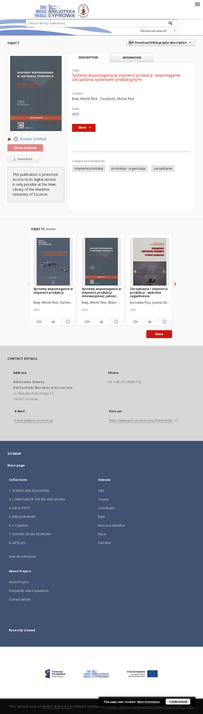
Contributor (106, 508)
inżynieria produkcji (89, 168)
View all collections (22, 556)
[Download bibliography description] (38, 322)
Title (101, 491)
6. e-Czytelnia (18, 525)
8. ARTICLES (17, 543)
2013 (75, 114)
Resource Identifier (111, 525)
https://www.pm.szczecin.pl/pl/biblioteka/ (141, 420)
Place (102, 534)
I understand (178, 701)
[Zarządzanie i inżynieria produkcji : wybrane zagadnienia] (149, 262)
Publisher (104, 543)
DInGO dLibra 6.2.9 (57, 706)
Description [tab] (88, 57)
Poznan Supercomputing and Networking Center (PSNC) (149, 706)
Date (101, 517)
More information (148, 702)
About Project (19, 582)
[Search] (170, 23)
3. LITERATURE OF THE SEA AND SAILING (37, 499)
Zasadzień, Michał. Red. (117, 99)
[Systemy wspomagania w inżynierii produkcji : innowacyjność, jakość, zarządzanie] (101, 262)
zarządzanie (163, 168)
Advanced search (153, 31)
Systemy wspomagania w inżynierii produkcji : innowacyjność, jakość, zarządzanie (101, 292)
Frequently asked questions (29, 591)
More (159, 334)
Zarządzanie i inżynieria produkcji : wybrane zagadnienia (149, 292)
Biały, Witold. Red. (85, 99)
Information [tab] (132, 57)
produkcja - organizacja (128, 168)
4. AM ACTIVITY (19, 508)
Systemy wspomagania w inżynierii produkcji (53, 290)
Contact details (19, 599)
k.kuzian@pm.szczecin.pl (34, 420)
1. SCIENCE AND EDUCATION (29, 491)
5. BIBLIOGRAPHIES (22, 517)
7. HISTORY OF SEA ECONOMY (30, 534)
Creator (103, 499)
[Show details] (67, 322)
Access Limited (33, 139)
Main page (16, 465)
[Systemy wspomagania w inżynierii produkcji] (53, 262)
